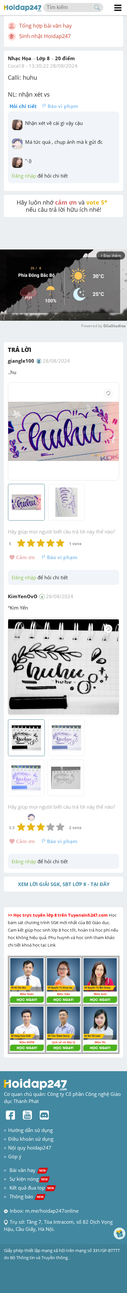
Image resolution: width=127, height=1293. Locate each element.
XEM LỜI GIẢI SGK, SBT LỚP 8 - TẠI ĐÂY (63, 884)
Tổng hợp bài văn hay (45, 25)
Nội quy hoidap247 (29, 1147)
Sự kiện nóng (28, 1179)
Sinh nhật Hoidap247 (45, 36)
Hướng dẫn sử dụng (30, 1130)
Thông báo (26, 1196)
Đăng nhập (24, 175)
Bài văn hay (27, 1170)
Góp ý (14, 1156)
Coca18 (16, 65)
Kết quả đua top (31, 1187)
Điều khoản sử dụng (30, 1139)
